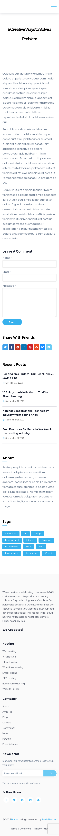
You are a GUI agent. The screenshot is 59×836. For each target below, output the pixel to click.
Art (25, 533)
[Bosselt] (16, 6)
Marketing (46, 540)
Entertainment (12, 540)
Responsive (31, 553)
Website (49, 553)
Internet (30, 540)
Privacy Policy (41, 828)
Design (37, 533)
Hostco (15, 819)
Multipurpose (11, 546)
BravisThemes (49, 819)
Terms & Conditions (21, 828)
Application (11, 533)
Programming (11, 553)
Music (28, 546)
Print (41, 546)
